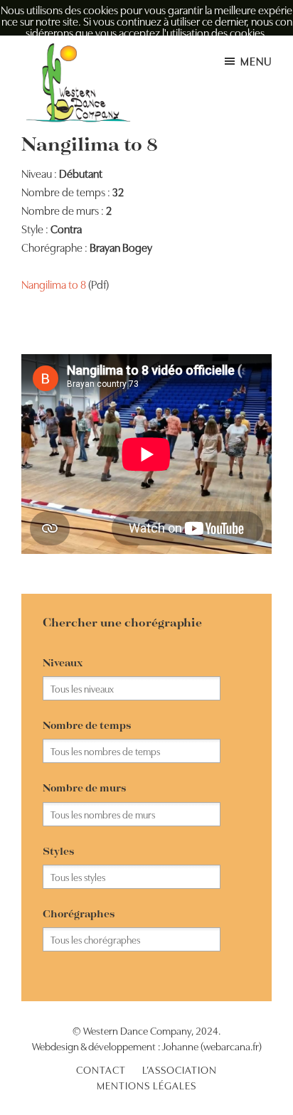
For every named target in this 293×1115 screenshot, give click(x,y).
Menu (256, 60)
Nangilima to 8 (53, 284)
